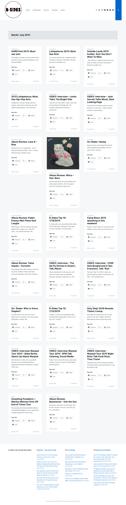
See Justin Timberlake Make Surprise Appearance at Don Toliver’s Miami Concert (48, 487)
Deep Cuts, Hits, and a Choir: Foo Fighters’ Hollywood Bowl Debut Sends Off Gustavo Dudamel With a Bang (48, 464)
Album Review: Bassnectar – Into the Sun (63, 400)
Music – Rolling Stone (47, 450)
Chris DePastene (53, 81)
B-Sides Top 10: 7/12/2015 (57, 310)
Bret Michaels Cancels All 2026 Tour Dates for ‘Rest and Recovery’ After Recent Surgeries (47, 473)
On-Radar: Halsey (96, 141)
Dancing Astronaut (103, 450)
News (28, 10)
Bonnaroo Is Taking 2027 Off (73, 473)
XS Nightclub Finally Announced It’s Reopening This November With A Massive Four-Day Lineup (104, 471)
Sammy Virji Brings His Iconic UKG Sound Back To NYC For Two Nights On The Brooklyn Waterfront (105, 478)
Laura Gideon (90, 84)
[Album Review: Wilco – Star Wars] (63, 153)
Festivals (14, 94)
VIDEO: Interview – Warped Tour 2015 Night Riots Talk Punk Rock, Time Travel (100, 355)
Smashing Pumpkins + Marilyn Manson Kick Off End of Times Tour (24, 402)
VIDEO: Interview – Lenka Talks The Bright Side (62, 98)
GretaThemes (76, 501)
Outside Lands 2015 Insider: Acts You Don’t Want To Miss (99, 54)
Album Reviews (16, 139)
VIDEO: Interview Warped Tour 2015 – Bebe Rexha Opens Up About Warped (25, 354)
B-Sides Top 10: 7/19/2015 (57, 219)
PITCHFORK (71, 450)
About (63, 10)
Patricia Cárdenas (53, 205)
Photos (46, 10)
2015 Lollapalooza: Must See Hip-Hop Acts (24, 98)
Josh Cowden (14, 126)
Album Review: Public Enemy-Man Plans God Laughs (23, 220)
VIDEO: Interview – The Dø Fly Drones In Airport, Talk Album (62, 266)
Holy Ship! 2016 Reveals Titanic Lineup (100, 310)
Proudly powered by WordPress (54, 501)
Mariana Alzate (15, 81)
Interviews (37, 10)
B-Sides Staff (52, 129)
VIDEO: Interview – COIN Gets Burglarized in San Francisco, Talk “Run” (100, 266)
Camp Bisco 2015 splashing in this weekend (96, 220)
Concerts (14, 49)
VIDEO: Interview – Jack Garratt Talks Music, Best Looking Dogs (100, 99)
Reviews (55, 10)
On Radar (90, 139)
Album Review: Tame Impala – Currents (22, 264)
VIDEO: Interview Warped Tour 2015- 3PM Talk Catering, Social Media (63, 354)
